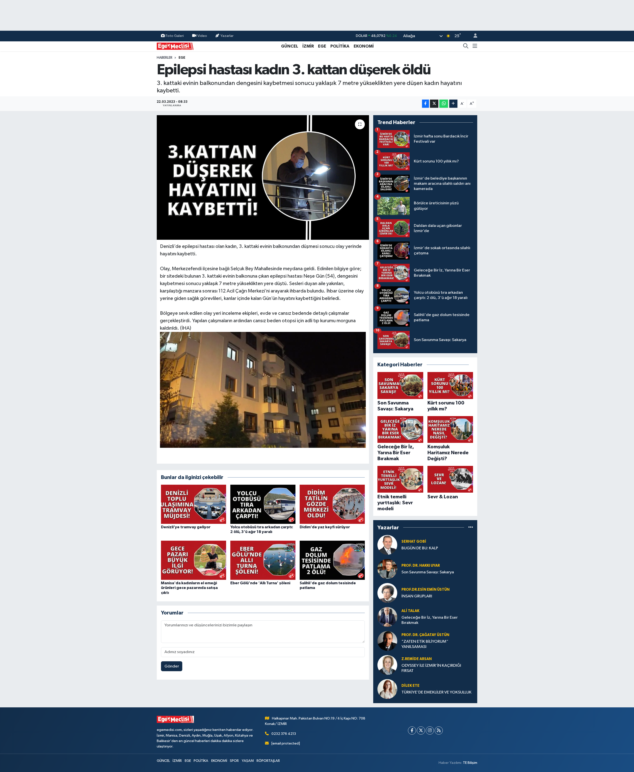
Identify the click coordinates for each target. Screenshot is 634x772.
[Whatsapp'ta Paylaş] (443, 104)
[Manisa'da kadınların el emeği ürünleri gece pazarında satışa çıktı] (193, 560)
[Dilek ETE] (387, 689)
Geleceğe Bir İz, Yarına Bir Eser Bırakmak (429, 620)
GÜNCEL (289, 46)
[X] (421, 730)
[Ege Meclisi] (175, 46)
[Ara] (466, 46)
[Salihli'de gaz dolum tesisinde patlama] (332, 560)
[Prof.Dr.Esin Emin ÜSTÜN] (387, 593)
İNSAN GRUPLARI (416, 596)
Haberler (164, 57)
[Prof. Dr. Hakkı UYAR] (387, 569)
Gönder (171, 666)
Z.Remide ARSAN (416, 659)
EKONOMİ (364, 46)
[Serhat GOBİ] (387, 545)
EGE (322, 46)
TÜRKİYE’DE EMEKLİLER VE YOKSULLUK (436, 692)
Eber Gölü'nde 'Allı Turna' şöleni (260, 583)
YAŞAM (248, 761)
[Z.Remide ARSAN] (387, 665)
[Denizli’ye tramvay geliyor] (193, 504)
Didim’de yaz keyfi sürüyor (325, 527)
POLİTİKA (339, 46)
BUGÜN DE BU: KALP (419, 548)
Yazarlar (227, 36)
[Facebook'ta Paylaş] (425, 104)
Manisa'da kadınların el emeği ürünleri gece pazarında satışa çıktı (189, 587)
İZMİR (308, 46)
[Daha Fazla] (453, 104)
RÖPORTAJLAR (268, 761)
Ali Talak (410, 611)
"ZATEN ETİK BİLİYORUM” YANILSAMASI (424, 644)
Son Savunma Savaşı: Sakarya (427, 572)
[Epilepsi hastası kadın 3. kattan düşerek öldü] (263, 177)
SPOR (234, 761)
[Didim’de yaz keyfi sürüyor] (332, 504)
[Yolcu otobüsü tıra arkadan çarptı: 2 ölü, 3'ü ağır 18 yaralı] (262, 504)
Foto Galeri (175, 36)
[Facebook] (412, 730)
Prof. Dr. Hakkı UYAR (420, 565)
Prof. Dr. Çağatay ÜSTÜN (425, 635)
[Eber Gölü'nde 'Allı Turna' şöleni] (262, 560)
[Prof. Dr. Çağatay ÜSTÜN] (387, 641)
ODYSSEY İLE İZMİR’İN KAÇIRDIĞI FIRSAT (431, 668)
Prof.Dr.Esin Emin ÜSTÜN (425, 589)
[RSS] (439, 730)
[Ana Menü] (475, 46)
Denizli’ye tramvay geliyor (186, 527)
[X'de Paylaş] (434, 104)
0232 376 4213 (283, 734)
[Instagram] (430, 730)
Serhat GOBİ (413, 541)
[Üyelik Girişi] (473, 36)
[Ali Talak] (387, 617)
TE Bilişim (470, 763)
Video (202, 36)
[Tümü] (470, 527)
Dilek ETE (410, 686)
